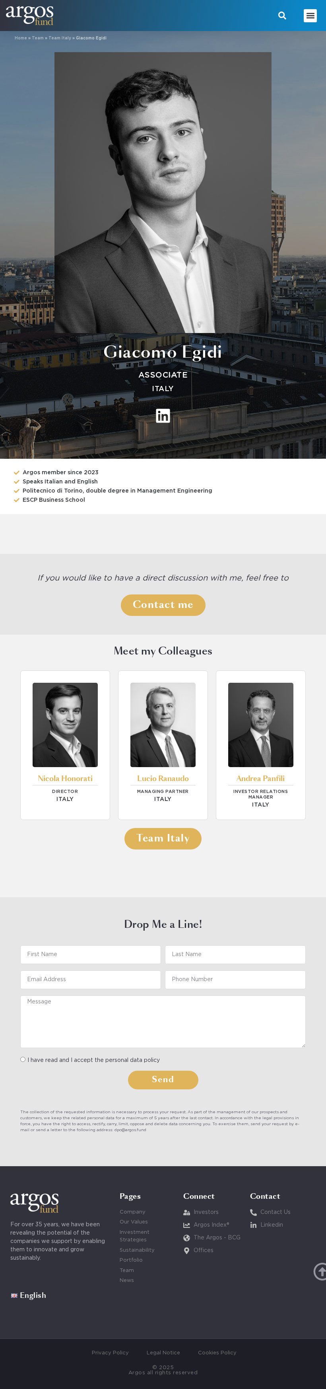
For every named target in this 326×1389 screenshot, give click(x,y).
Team (38, 38)
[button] (282, 15)
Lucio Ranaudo (163, 779)
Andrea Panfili (261, 779)
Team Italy (60, 38)
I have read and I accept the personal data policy (93, 1060)
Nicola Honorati (65, 779)
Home (21, 38)
